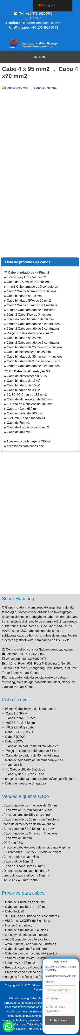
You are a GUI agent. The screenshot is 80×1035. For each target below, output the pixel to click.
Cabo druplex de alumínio (21, 856)
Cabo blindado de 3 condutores (37, 916)
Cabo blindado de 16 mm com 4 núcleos (31, 819)
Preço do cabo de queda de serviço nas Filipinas (37, 847)
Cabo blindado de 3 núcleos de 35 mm (33, 361)
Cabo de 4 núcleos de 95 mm (25, 902)
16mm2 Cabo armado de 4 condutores (33, 324)
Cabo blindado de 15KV (23, 385)
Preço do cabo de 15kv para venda (27, 814)
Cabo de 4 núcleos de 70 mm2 (28, 427)
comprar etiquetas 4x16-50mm (26, 958)
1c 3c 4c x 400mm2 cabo (20, 880)
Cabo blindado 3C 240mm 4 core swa (29, 828)
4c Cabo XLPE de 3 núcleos (25, 769)
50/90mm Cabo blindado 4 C (26, 418)
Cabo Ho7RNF (16, 718)
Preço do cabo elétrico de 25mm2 (30, 333)
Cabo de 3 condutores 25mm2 (24, 866)
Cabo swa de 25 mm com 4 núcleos (28, 810)
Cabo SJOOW (15, 736)
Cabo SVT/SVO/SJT (19, 732)
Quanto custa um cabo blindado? (26, 870)
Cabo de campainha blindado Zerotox (31, 953)
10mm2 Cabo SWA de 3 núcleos (29, 314)
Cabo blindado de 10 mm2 (25, 296)
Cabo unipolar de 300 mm (25, 413)
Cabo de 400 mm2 (19, 432)
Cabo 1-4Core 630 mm (23, 408)
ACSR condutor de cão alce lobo (27, 939)
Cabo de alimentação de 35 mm (29, 352)
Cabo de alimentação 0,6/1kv (27, 376)
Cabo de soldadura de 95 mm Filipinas (32, 755)
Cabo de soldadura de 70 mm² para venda (34, 760)
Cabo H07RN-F (17, 713)
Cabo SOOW (14, 741)
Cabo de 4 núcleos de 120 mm (26, 906)
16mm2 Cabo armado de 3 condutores (33, 328)
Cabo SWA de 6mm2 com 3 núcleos (31, 291)
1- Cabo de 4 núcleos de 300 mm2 (31, 404)
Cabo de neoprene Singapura (25, 783)
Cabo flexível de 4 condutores (35, 708)
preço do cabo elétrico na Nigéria (26, 875)
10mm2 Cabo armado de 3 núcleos (31, 310)
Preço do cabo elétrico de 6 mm (27, 972)
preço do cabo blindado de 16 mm (30, 319)
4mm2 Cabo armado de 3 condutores (32, 286)
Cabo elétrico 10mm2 (18, 861)
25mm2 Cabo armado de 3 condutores (33, 342)
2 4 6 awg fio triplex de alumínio (27, 934)
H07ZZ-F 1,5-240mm (20, 722)
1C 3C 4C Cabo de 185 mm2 (27, 394)
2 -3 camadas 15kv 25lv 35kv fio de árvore (32, 852)
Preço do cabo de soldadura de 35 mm (32, 750)
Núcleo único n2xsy (18, 925)
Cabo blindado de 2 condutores (26, 948)
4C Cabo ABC (13, 842)
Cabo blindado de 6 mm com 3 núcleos (30, 833)
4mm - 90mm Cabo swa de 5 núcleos (30, 944)
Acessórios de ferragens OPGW (28, 441)
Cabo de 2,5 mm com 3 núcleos (28, 282)
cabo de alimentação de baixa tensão (29, 824)
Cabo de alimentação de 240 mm (29, 399)
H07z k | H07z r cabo (20, 727)
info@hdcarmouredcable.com (43, 23)
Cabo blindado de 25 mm (24, 338)
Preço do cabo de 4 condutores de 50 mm (33, 967)
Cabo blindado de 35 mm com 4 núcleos (34, 356)
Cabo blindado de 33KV (23, 390)
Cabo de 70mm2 (18, 422)
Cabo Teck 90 (14, 911)
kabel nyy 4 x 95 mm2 (20, 962)
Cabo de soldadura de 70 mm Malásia (32, 746)
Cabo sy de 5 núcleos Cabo (25, 774)
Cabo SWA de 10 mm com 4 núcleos (32, 305)
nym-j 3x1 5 (14, 764)
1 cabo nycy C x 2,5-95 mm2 (26, 277)
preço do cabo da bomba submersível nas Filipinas (40, 778)
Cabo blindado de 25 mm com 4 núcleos (34, 347)
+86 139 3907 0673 (44, 27)
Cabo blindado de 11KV (23, 380)
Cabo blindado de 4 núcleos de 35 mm (30, 805)
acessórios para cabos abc (25, 446)
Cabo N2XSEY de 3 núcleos (30, 920)
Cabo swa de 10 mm (17, 838)
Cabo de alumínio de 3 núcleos (26, 930)
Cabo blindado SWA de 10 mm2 (29, 300)
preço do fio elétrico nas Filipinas (27, 976)
